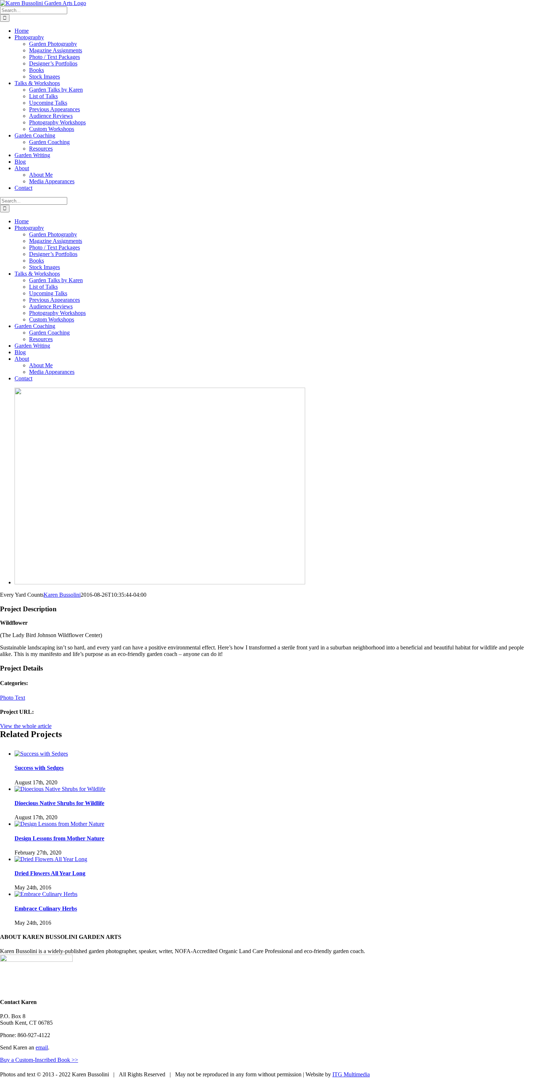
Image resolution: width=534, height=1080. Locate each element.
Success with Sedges (39, 768)
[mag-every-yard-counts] (160, 582)
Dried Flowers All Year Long (50, 873)
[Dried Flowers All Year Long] (51, 859)
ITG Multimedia (351, 1074)
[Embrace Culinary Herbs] (46, 894)
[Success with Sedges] (41, 754)
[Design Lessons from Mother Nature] (59, 824)
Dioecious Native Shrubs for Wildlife (59, 803)
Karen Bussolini (62, 595)
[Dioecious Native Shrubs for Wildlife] (60, 789)
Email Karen (512, 1074)
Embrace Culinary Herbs (46, 908)
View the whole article (26, 726)
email (42, 1047)
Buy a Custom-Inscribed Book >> (39, 1060)
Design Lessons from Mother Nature (59, 838)
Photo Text (12, 698)
